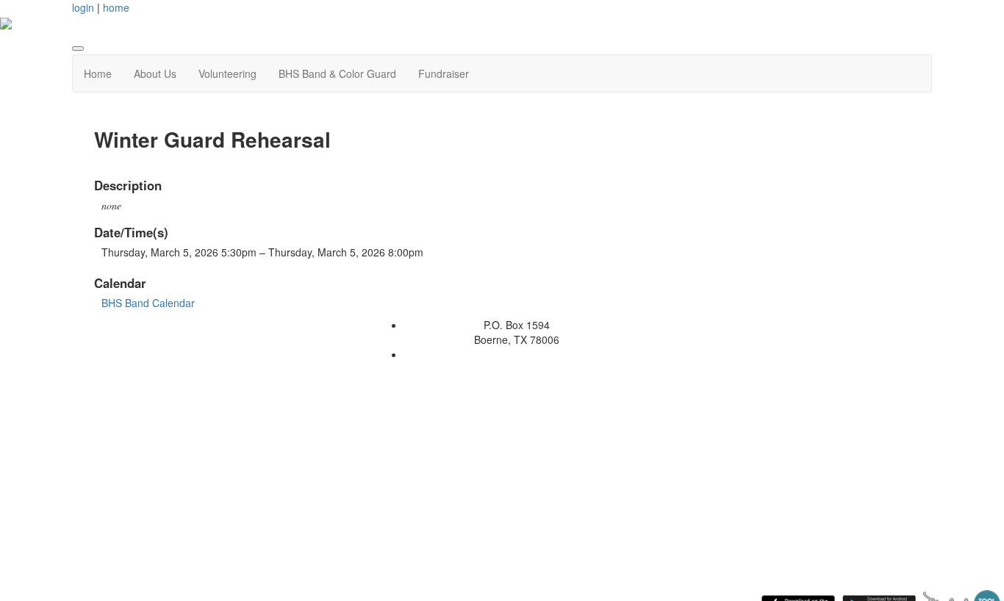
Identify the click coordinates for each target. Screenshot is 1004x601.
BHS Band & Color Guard (337, 73)
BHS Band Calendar (148, 302)
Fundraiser (443, 73)
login (83, 7)
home (116, 7)
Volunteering (227, 73)
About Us (155, 73)
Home (98, 73)
